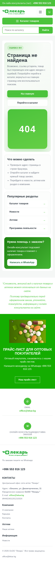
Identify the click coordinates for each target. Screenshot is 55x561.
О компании (7, 510)
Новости (14, 212)
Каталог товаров (18, 203)
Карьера (6, 514)
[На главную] (13, 12)
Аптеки (13, 220)
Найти (45, 30)
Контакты (6, 518)
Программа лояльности (22, 228)
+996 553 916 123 (42, 3)
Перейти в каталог (27, 103)
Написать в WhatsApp (22, 262)
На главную (27, 94)
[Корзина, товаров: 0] (49, 12)
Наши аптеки (8, 529)
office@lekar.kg (27, 411)
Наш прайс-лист (27, 379)
